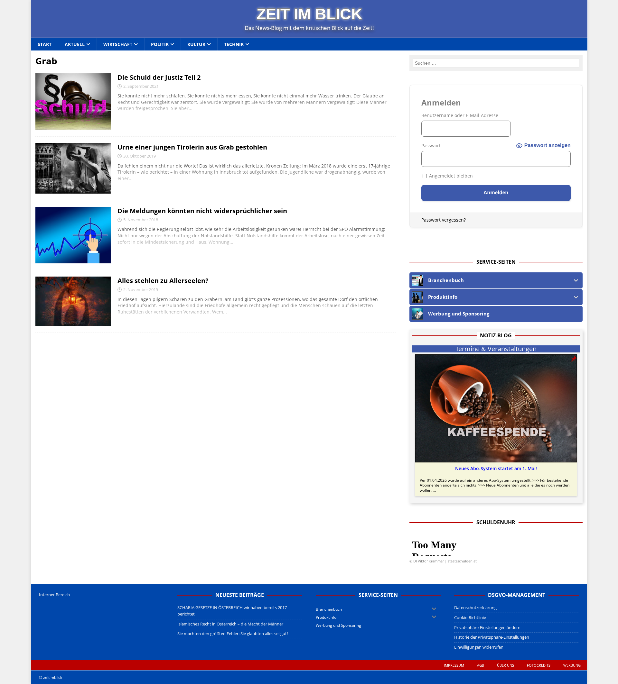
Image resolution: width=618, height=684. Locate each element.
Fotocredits (538, 665)
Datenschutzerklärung (475, 607)
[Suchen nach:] (496, 63)
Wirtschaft (117, 44)
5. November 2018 (140, 220)
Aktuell (75, 44)
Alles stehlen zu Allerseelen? (163, 280)
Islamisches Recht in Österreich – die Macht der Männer (230, 624)
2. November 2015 (140, 289)
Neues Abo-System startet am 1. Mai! (496, 468)
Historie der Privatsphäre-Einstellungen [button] (491, 637)
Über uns (505, 665)
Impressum (454, 665)
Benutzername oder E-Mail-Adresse (459, 115)
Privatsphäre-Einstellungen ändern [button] (487, 627)
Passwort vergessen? (443, 220)
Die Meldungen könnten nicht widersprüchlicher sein (202, 210)
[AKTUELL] (73, 101)
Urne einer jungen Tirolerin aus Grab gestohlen (192, 147)
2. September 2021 (141, 86)
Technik (234, 44)
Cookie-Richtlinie (470, 617)
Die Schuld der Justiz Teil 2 (159, 77)
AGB (480, 665)
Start (45, 44)
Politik (160, 44)
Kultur (196, 44)
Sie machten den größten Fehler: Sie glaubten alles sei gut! (232, 633)
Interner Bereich (54, 594)
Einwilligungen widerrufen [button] (478, 647)
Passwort (431, 145)
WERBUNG (572, 665)
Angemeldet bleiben (450, 176)
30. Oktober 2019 (139, 156)
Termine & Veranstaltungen (496, 348)
